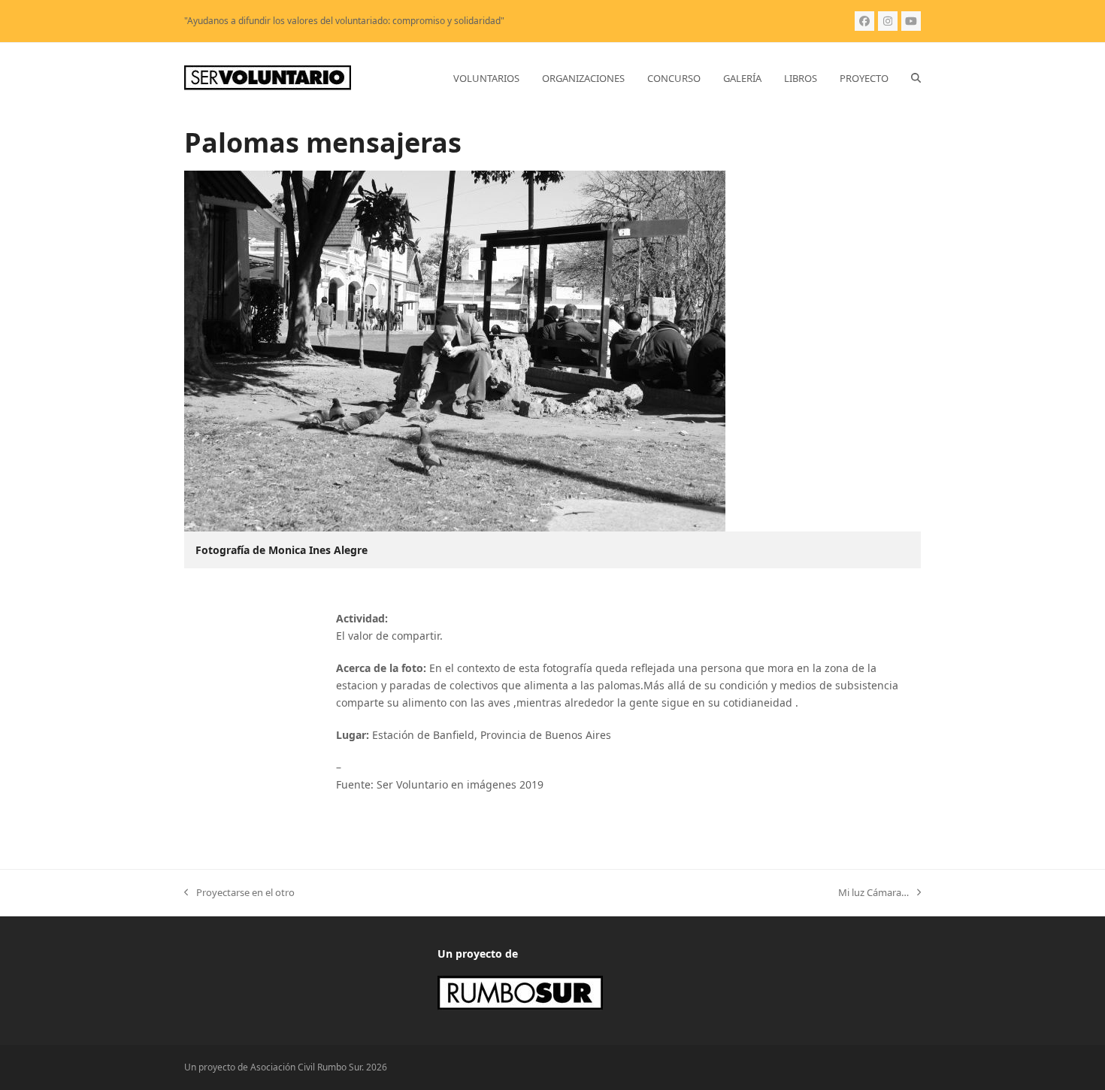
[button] (916, 78)
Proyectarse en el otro (239, 893)
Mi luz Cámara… (873, 893)
